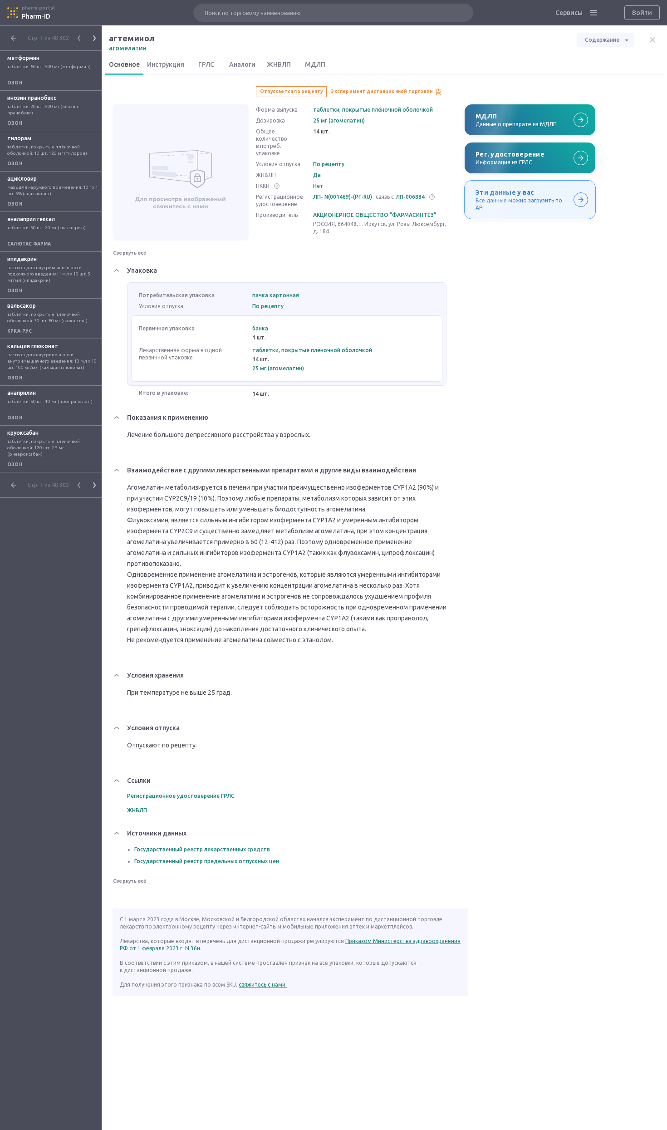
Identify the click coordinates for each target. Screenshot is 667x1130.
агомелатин (128, 48)
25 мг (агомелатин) (339, 120)
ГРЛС (206, 64)
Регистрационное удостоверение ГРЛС (181, 796)
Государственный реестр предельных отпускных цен (206, 861)
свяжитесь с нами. (263, 985)
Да (317, 175)
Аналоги (242, 64)
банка (260, 328)
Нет (318, 186)
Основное (124, 64)
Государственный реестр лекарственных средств (202, 849)
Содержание (602, 40)
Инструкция (165, 64)
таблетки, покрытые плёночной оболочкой (373, 110)
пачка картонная (275, 295)
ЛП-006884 (410, 197)
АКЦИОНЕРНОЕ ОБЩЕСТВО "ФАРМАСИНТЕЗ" (374, 215)
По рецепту (328, 164)
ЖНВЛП (279, 64)
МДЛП (315, 64)
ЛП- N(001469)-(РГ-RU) (342, 197)
